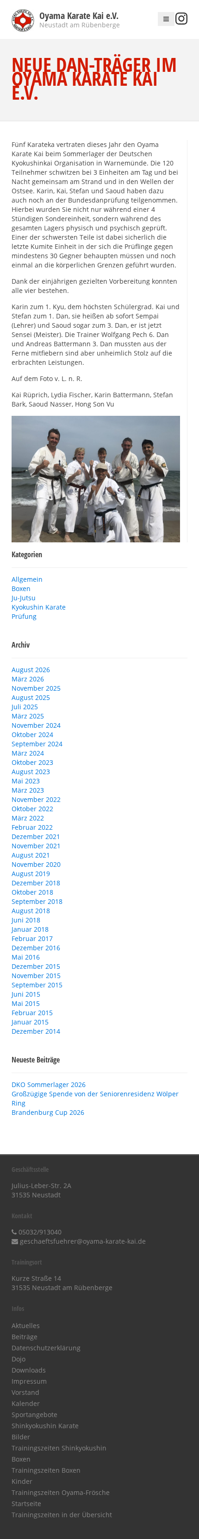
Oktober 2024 (32, 734)
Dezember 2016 (36, 947)
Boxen (21, 588)
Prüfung (24, 616)
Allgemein (27, 579)
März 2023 (28, 790)
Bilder (21, 1436)
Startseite (26, 1503)
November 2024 (36, 725)
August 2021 (31, 855)
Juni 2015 (26, 994)
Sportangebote (34, 1414)
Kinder (22, 1481)
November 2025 (36, 688)
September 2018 (37, 901)
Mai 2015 (26, 1003)
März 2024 (28, 753)
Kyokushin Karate (39, 607)
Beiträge (24, 1336)
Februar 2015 (32, 1012)
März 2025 (28, 716)
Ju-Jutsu (24, 597)
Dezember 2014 (36, 1031)
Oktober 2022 (32, 808)
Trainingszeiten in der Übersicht (62, 1514)
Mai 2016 (26, 957)
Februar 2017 (32, 938)
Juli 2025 (25, 706)
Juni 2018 (26, 920)
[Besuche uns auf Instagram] (181, 22)
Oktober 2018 (32, 892)
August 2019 (31, 873)
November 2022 (36, 799)
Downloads (29, 1370)
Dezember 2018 (36, 882)
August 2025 (31, 697)
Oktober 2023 (32, 762)
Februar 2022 (32, 827)
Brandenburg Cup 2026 (48, 1112)
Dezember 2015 (36, 966)
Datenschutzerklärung (46, 1347)
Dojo (18, 1359)
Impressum (29, 1381)
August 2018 (31, 910)
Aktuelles (26, 1325)
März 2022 (28, 818)
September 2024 (37, 743)
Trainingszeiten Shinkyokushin (59, 1448)
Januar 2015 (30, 1022)
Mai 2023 (26, 780)
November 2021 (36, 845)
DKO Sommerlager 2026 (49, 1084)
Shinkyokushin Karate (45, 1425)
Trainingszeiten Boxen (46, 1470)
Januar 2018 (30, 929)
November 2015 (36, 975)
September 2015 (37, 984)
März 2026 (28, 678)
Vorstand (25, 1392)
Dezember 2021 (36, 836)
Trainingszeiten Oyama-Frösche (61, 1492)
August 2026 (31, 669)
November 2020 (36, 864)
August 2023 (31, 771)
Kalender (26, 1403)
